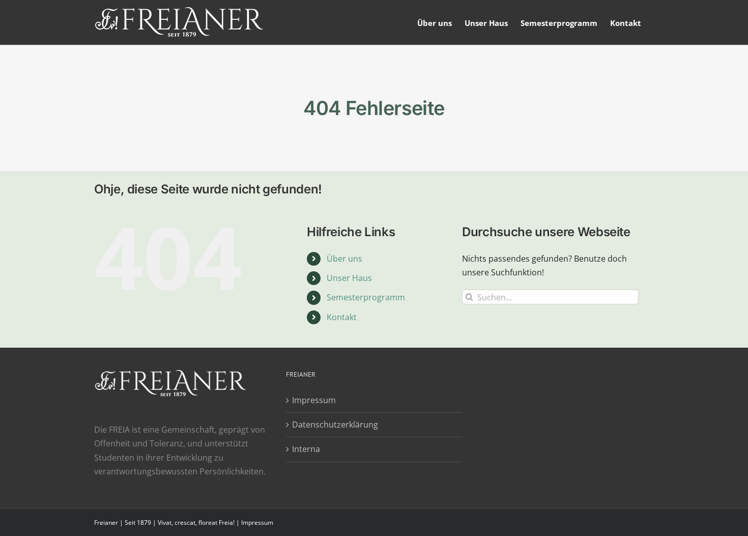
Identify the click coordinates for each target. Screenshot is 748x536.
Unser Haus (349, 278)
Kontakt (342, 317)
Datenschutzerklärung (335, 424)
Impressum (314, 400)
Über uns (344, 258)
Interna (306, 449)
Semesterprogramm (366, 297)
